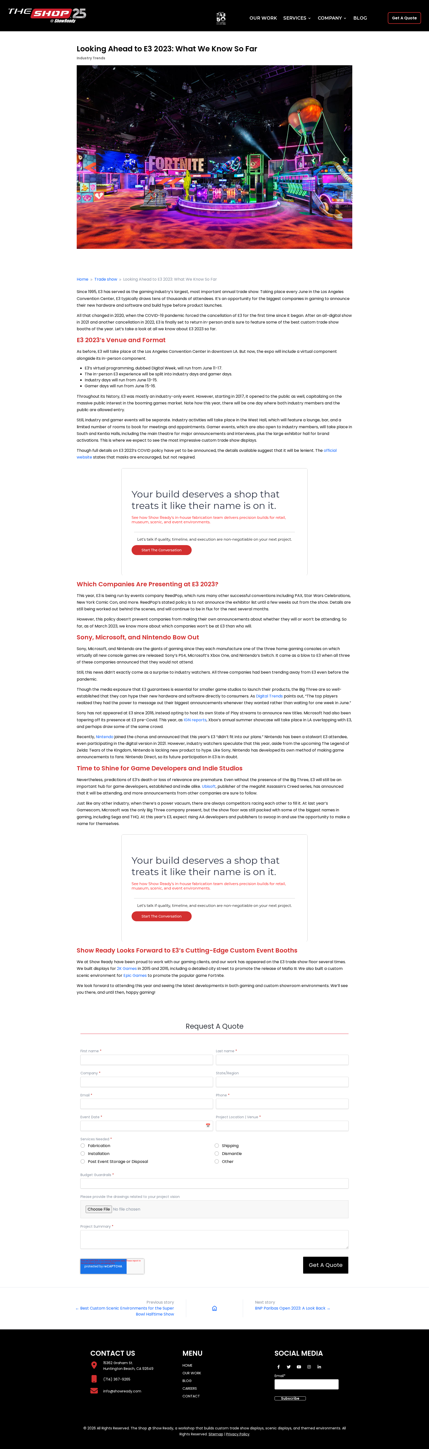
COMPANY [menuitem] (330, 18)
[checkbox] (214, 1155)
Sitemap (216, 1434)
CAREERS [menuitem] (189, 1388)
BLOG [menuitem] (360, 18)
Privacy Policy (238, 1434)
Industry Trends (91, 58)
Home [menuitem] (187, 1365)
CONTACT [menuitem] (191, 1396)
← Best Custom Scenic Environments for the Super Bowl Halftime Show (124, 1311)
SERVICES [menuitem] (294, 18)
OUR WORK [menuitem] (263, 18)
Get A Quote (404, 18)
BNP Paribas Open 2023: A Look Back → (292, 1308)
